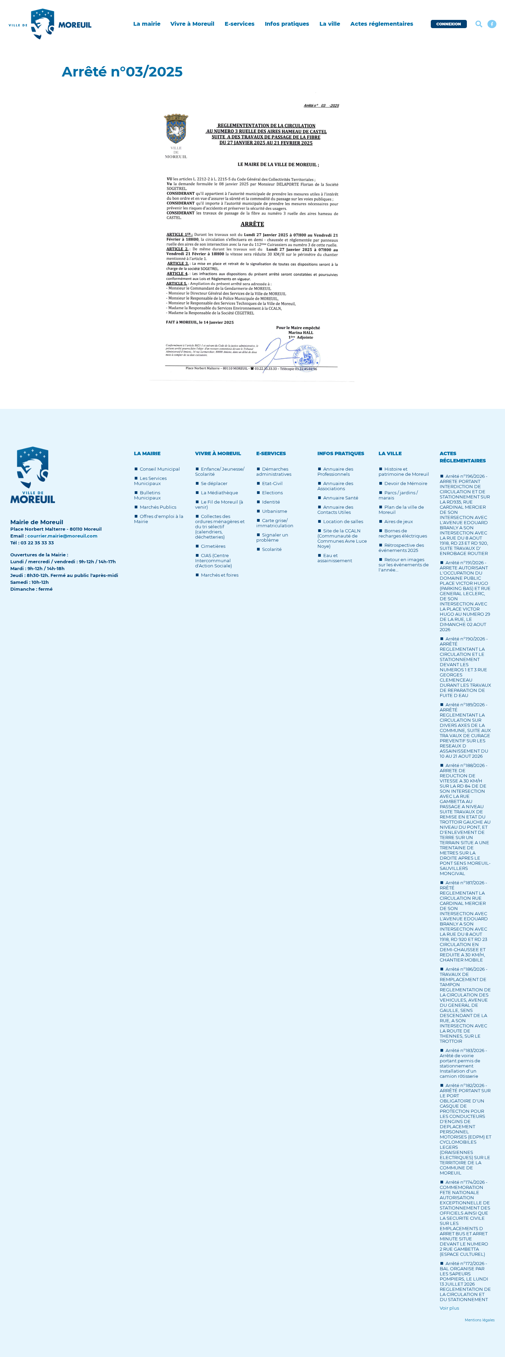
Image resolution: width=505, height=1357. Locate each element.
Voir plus (449, 1308)
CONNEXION (448, 24)
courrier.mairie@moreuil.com (62, 536)
